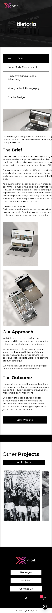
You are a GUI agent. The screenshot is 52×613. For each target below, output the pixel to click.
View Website (25, 420)
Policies (26, 580)
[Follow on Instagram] (21, 598)
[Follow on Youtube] (31, 598)
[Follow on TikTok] (26, 598)
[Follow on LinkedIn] (36, 598)
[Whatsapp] (45, 606)
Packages (26, 572)
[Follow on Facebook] (16, 598)
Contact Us (26, 588)
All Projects (24, 462)
